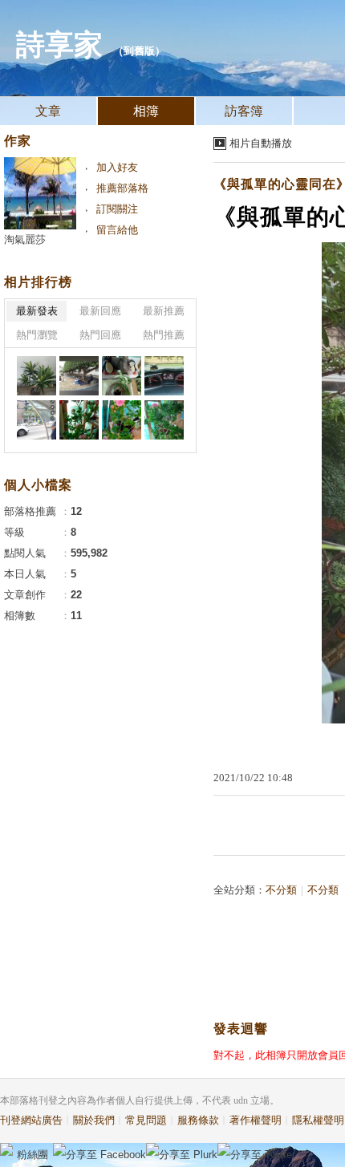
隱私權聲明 (318, 1120)
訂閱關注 (117, 209)
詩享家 (59, 45)
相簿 (146, 111)
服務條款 (198, 1120)
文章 (48, 111)
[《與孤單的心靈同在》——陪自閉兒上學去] (36, 375)
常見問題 (146, 1120)
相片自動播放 (260, 143)
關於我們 (94, 1120)
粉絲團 (32, 1155)
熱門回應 (100, 335)
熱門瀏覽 (37, 335)
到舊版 (139, 51)
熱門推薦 (164, 335)
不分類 (281, 890)
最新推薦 (164, 311)
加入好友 (117, 167)
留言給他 (117, 230)
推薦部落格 (122, 188)
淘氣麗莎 (25, 239)
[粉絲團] (6, 1149)
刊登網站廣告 (31, 1120)
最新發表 (37, 311)
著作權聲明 (255, 1120)
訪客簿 (244, 111)
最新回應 (100, 311)
